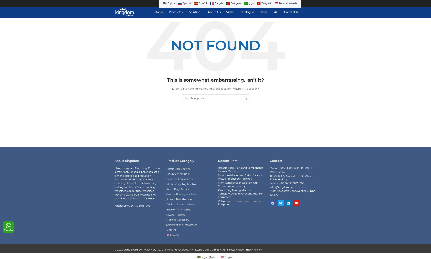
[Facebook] (273, 203)
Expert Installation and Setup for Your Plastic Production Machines (240, 177)
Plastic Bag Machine (178, 168)
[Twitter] (281, 203)
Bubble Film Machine (178, 209)
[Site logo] (125, 12)
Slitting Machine (175, 214)
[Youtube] (296, 203)
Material (171, 230)
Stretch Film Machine (179, 199)
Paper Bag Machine (178, 189)
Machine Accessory (177, 219)
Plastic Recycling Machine (181, 184)
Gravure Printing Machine (181, 194)
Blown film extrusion (178, 173)
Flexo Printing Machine (180, 179)
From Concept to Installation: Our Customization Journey (238, 184)
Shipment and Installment (181, 224)
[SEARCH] (245, 98)
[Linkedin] (288, 203)
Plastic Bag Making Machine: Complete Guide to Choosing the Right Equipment (241, 193)
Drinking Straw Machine (180, 204)
